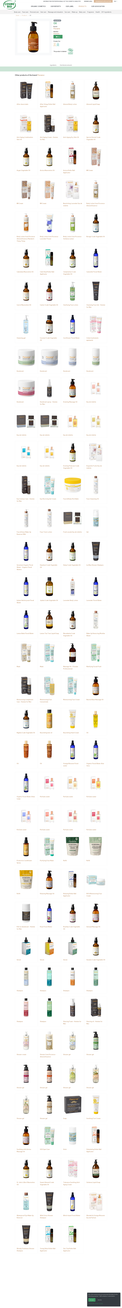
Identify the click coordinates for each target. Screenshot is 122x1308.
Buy (58, 37)
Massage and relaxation (55, 12)
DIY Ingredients (106, 12)
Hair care (43, 12)
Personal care (34, 12)
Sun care (67, 12)
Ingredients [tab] (53, 65)
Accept (92, 1300)
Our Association (97, 6)
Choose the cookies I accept (95, 1303)
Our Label (70, 6)
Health (98, 12)
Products (82, 6)
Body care (17, 12)
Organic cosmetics (38, 6)
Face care (25, 12)
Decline (100, 1300)
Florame (40, 75)
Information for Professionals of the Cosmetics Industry (62, 1)
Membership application (103, 1)
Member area (88, 1)
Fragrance (90, 12)
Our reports (56, 6)
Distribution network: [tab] (66, 65)
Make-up (74, 12)
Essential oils (57, 20)
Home (17, 15)
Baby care (82, 12)
